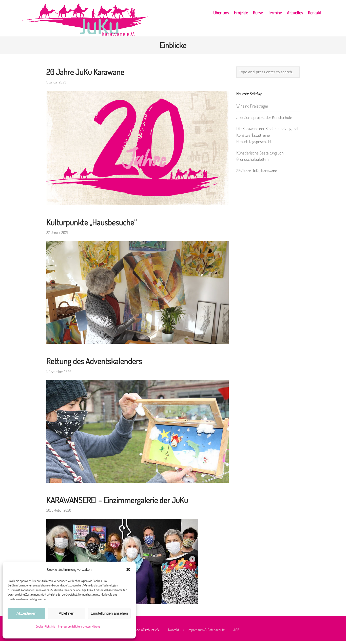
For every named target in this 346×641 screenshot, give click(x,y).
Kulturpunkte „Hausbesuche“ (91, 222)
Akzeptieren (26, 613)
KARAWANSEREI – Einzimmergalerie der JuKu (117, 500)
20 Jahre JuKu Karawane (85, 71)
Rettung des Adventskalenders (94, 361)
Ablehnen (66, 613)
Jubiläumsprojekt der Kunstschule (264, 117)
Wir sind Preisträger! (252, 106)
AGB (236, 629)
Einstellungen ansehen (109, 613)
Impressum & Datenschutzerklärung (79, 626)
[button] (128, 569)
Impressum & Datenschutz (206, 629)
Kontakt (174, 629)
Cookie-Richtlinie (45, 626)
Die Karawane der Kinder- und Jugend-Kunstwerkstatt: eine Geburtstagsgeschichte (267, 135)
